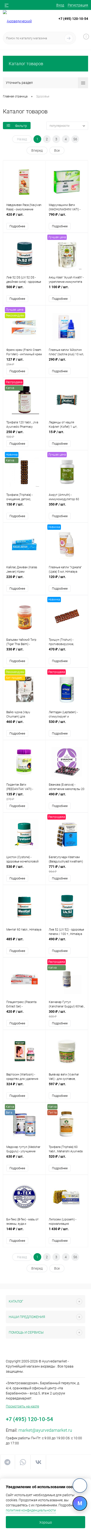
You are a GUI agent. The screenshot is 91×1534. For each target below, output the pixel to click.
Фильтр (21, 126)
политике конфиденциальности (31, 1510)
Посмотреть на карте (22, 1406)
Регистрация (78, 5)
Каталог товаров (26, 63)
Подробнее (17, 226)
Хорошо (45, 1522)
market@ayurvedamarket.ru (45, 1430)
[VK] (80, 1485)
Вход (60, 5)
